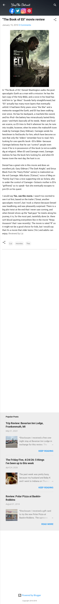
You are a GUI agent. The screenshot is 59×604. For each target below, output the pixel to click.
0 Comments (25, 25)
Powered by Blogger (31, 595)
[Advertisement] (29, 562)
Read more (47, 524)
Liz (10, 243)
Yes (28, 243)
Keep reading (46, 451)
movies (19, 243)
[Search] (55, 5)
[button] (55, 20)
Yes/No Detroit (20, 5)
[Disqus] (29, 290)
